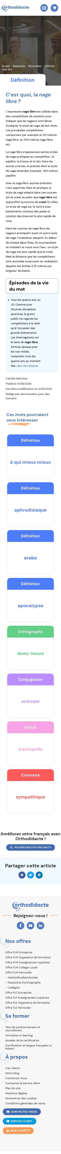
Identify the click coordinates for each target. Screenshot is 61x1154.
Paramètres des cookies (21, 1098)
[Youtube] (30, 925)
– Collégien (12, 987)
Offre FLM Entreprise (18, 952)
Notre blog (12, 1073)
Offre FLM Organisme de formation (28, 957)
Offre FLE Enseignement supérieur (27, 998)
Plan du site (12, 1088)
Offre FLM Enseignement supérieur (27, 962)
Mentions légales (16, 1093)
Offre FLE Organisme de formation (27, 1003)
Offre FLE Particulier (18, 1008)
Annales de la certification (22, 1040)
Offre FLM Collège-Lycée (21, 967)
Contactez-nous (16, 1078)
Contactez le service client (22, 1083)
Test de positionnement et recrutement (22, 1028)
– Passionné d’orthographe (23, 982)
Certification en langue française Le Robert (28, 1047)
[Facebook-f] (20, 925)
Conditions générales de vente (25, 1103)
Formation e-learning (19, 1035)
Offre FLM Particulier (18, 972)
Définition (23, 80)
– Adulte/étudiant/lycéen (21, 977)
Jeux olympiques (27, 365)
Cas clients (12, 1068)
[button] (44, 8)
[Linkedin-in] (40, 925)
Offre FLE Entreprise (18, 992)
